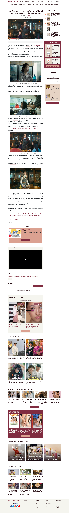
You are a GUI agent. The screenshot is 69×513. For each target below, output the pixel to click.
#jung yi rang (35, 276)
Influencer (20, 4)
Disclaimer (46, 504)
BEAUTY (26, 1)
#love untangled (16, 276)
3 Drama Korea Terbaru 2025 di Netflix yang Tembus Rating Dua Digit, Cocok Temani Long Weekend (25, 219)
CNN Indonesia (58, 503)
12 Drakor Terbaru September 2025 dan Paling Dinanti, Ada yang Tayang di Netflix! (25, 216)
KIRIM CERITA (25, 240)
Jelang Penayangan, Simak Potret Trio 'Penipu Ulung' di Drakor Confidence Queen (26, 213)
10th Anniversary (14, 4)
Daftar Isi (10, 42)
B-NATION (50, 1)
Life (12, 8)
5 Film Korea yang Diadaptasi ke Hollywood (16, 249)
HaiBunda (57, 506)
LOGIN (55, 1)
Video (37, 4)
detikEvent (37, 507)
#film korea (10, 276)
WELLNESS (43, 1)
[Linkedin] (17, 506)
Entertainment (16, 8)
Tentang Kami (47, 501)
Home (9, 8)
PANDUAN (25, 243)
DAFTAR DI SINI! (37, 210)
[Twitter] (13, 506)
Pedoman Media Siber (48, 503)
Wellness (30, 503)
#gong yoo (23, 276)
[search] (60, 1)
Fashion (30, 501)
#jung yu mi (29, 276)
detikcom (57, 501)
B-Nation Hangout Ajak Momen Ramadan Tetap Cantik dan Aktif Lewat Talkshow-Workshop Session (55, 95)
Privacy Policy (47, 506)
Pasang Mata (38, 501)
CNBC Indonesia (58, 504)
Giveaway (56, 81)
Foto (33, 4)
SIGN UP (58, 1)
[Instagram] (15, 506)
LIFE (37, 1)
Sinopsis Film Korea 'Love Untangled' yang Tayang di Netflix (25, 128)
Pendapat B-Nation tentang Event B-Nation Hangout (55, 86)
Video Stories (29, 4)
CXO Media (57, 509)
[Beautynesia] (13, 1)
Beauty (25, 501)
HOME (21, 1)
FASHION (32, 1)
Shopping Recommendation (53, 4)
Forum (37, 504)
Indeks (46, 4)
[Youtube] (19, 506)
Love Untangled (36, 45)
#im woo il (10, 279)
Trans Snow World (38, 509)
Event (48, 81)
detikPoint (37, 506)
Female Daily (58, 507)
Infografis (41, 4)
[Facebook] (11, 506)
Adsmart (37, 503)
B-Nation (25, 504)
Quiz (24, 4)
